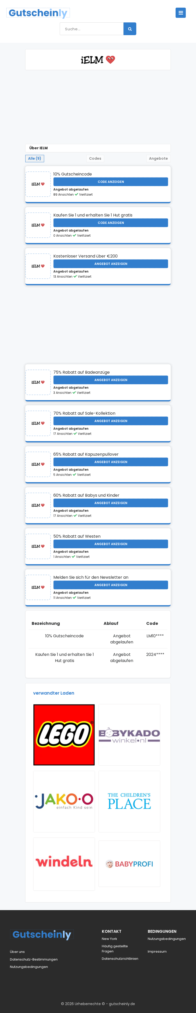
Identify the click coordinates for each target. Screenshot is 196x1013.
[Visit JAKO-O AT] (64, 801)
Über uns (17, 951)
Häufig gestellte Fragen (115, 949)
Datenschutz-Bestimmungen (34, 959)
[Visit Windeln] (64, 864)
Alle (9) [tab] (34, 158)
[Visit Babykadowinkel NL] (129, 734)
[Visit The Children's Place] (129, 801)
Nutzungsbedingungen (29, 966)
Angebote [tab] (158, 158)
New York (109, 938)
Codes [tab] (95, 158)
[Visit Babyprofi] (129, 864)
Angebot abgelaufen (71, 189)
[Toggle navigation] (181, 13)
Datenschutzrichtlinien (120, 958)
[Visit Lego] (64, 734)
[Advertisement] (98, 108)
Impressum (157, 951)
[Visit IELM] (38, 184)
